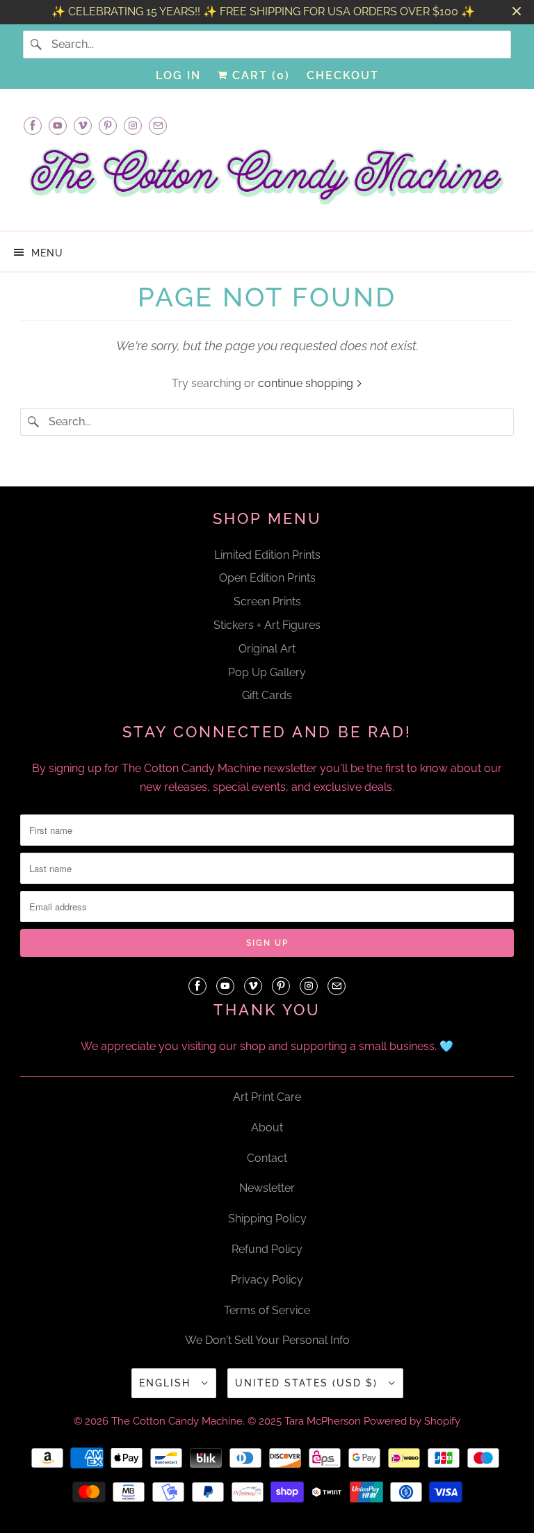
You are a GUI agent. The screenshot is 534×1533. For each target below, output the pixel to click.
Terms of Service (267, 1310)
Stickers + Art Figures (267, 625)
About (267, 1127)
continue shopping (307, 383)
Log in (178, 75)
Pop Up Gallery (267, 672)
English (167, 1382)
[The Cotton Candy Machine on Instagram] (133, 125)
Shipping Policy (267, 1218)
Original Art (267, 648)
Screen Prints (267, 601)
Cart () (259, 75)
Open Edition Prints (267, 577)
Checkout (343, 75)
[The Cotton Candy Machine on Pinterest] (108, 125)
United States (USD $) (308, 1382)
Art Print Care (267, 1097)
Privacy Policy (267, 1279)
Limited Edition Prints (267, 554)
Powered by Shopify (412, 1421)
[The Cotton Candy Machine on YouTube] (58, 125)
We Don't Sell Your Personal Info (267, 1340)
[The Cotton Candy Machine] (267, 180)
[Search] (37, 44)
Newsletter (267, 1188)
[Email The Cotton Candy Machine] (158, 125)
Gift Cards (267, 695)
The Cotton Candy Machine (177, 1421)
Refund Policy (267, 1249)
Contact (267, 1158)
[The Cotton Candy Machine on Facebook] (33, 125)
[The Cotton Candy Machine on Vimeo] (83, 125)
